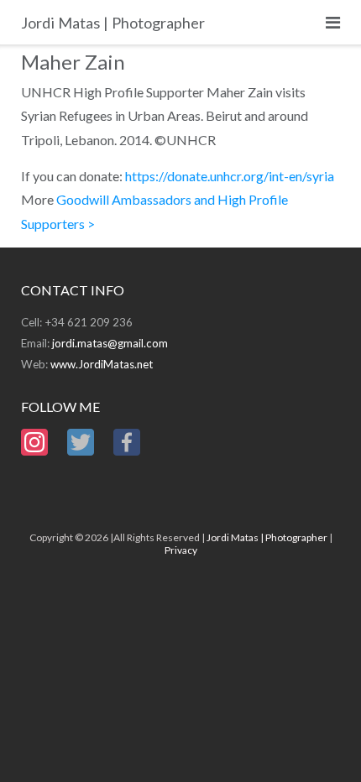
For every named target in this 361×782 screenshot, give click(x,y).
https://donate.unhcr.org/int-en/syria (229, 176)
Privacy (181, 550)
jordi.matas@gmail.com (110, 343)
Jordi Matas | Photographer (267, 537)
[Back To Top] (319, 741)
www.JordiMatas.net (101, 364)
